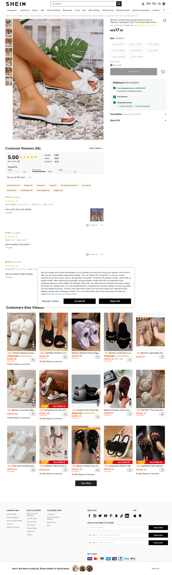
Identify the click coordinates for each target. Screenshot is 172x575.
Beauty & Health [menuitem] (123, 10)
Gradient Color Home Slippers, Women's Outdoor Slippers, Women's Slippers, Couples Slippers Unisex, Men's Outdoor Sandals (86, 410)
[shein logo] (16, 4)
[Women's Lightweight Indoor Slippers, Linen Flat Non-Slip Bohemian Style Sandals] (150, 332)
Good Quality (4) (43, 190)
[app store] (135, 517)
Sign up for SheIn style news (100, 523)
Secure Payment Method (53, 518)
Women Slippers (36, 16)
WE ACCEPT (92, 554)
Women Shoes (23, 16)
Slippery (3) (58, 190)
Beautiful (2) (11, 190)
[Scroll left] (161, 10)
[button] (159, 3)
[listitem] (21, 339)
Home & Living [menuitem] (108, 10)
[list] (108, 516)
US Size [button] (119, 38)
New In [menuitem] (35, 10)
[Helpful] (87, 225)
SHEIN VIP (31, 531)
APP (134, 510)
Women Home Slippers (52, 16)
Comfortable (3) (27, 190)
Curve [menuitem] (77, 10)
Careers (10, 524)
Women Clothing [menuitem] (53, 10)
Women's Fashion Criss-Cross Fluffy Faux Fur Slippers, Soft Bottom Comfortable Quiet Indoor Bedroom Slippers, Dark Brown (118, 410)
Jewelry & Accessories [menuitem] (141, 10)
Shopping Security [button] (124, 103)
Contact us (51, 514)
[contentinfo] (127, 558)
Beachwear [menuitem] (67, 10)
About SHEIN (11, 514)
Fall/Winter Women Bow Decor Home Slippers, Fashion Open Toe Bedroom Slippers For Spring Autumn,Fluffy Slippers (54, 466)
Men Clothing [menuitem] (94, 10)
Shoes (13, 16)
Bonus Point (51, 522)
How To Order (32, 519)
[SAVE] (163, 71)
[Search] (119, 3)
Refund (29, 535)
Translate (8, 213)
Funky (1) (53, 185)
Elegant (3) (28, 185)
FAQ (48, 526)
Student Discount (13, 527)
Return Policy (32, 528)
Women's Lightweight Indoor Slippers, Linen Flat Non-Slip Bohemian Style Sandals (151, 353)
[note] (19, 364)
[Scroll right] (164, 10)
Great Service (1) (13, 185)
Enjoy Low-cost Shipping (32, 514)
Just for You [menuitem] (25, 10)
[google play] (140, 517)
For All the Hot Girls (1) (69, 185)
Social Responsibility (14, 521)
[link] (148, 3)
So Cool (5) (86, 185)
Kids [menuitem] (84, 10)
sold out (133, 71)
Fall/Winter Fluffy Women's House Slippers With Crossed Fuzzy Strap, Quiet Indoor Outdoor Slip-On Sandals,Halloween (151, 466)
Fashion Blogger (13, 517)
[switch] (29, 177)
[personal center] (143, 3)
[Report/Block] (101, 225)
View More (86, 483)
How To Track (32, 522)
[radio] (118, 44)
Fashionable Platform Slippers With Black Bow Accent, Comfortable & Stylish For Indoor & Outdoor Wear (118, 466)
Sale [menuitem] (42, 10)
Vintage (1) (41, 185)
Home (7, 16)
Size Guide (31, 525)
